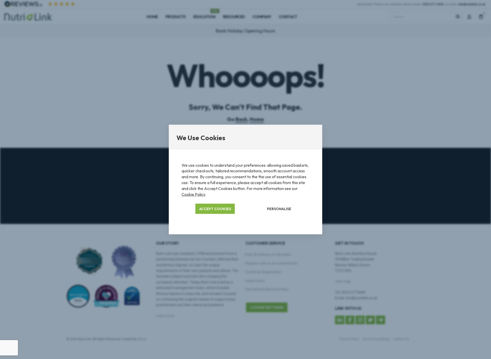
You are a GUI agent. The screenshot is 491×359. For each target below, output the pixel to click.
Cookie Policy (193, 194)
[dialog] (245, 179)
